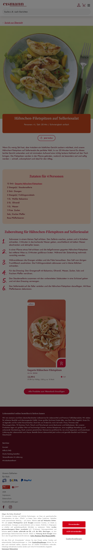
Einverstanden (74, 524)
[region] (46, 532)
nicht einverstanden (73, 531)
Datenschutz (14, 549)
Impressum (5, 549)
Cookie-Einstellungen (39, 542)
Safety (42, 536)
